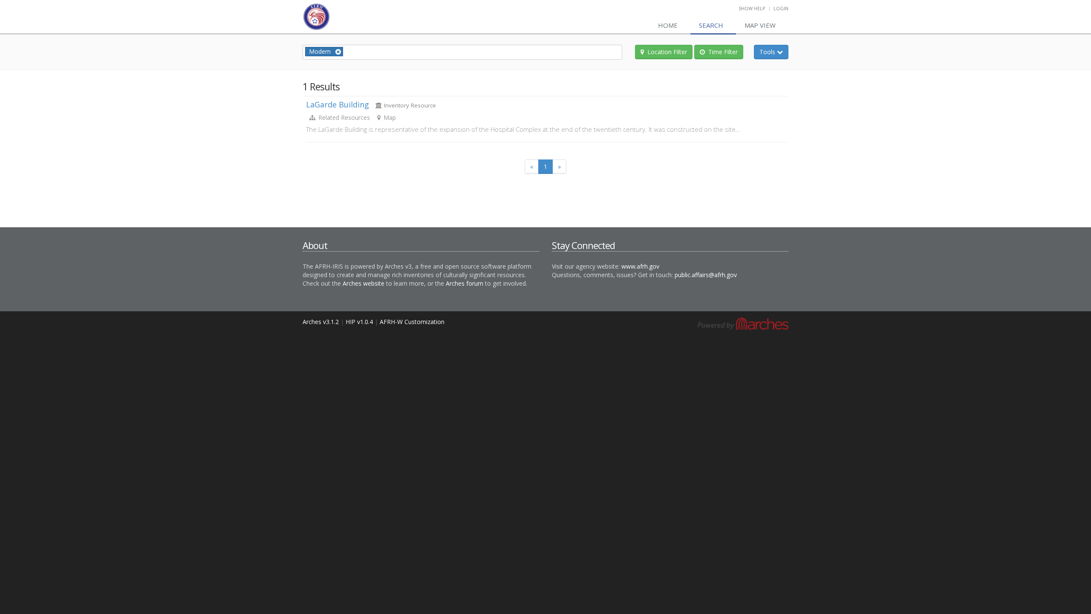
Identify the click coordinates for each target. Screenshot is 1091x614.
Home (668, 25)
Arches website (363, 283)
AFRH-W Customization (412, 322)
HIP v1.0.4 (359, 322)
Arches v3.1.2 (321, 322)
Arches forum (464, 283)
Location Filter (667, 52)
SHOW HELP (752, 8)
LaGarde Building (337, 104)
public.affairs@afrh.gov (706, 275)
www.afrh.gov (640, 266)
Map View (760, 25)
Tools (773, 51)
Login (781, 8)
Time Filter (723, 52)
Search (711, 25)
